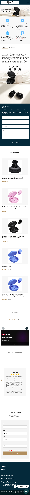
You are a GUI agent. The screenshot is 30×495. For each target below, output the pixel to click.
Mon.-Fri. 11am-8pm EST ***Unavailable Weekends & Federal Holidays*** (10, 484)
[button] (2, 10)
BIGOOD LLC (12, 491)
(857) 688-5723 (19, 39)
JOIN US (15, 453)
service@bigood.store (8, 478)
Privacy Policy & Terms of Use (22, 491)
